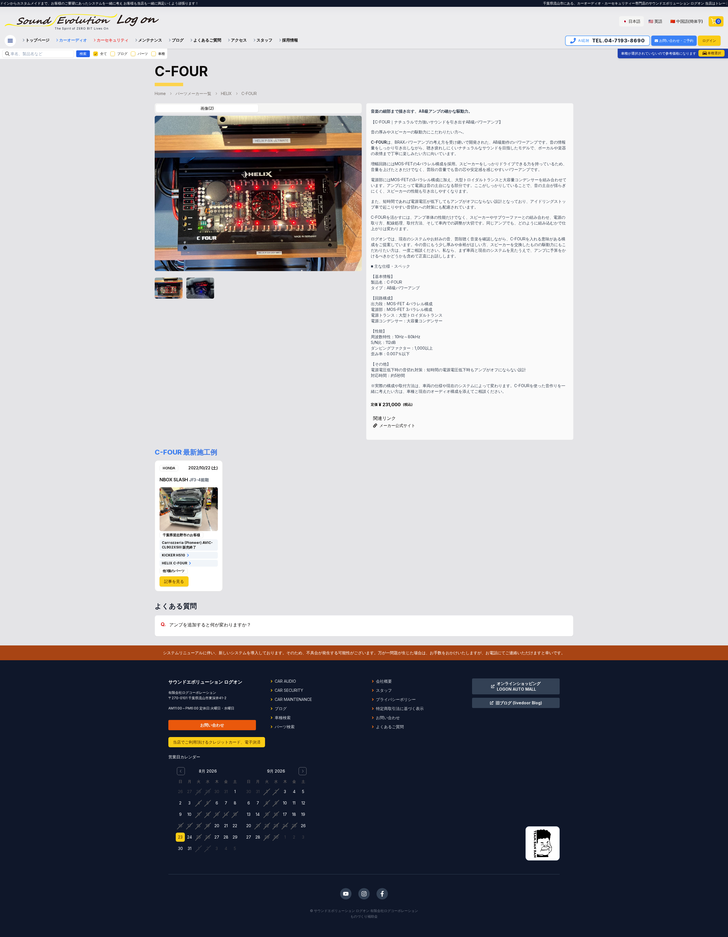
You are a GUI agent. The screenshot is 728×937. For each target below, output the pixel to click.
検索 (83, 53)
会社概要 (384, 681)
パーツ (143, 53)
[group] (662, 21)
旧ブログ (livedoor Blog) (519, 702)
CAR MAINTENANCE (293, 699)
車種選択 (714, 53)
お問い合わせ (212, 725)
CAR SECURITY (289, 690)
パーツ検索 (285, 726)
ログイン (709, 40)
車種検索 (283, 717)
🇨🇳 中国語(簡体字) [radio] (686, 21)
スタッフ (264, 40)
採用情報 (290, 40)
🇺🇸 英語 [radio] (655, 21)
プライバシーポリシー (396, 699)
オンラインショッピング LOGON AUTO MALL (519, 686)
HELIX (226, 93)
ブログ (178, 40)
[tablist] (258, 108)
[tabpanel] (258, 209)
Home (160, 93)
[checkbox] (95, 53)
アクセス (239, 40)
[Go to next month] (303, 771)
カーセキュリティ (113, 40)
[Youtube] (345, 893)
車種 (161, 53)
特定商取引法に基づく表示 (400, 708)
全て (103, 53)
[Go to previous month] (181, 771)
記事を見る (174, 581)
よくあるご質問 (207, 40)
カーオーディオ (73, 40)
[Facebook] (382, 893)
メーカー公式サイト (397, 425)
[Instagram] (364, 893)
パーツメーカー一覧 (193, 93)
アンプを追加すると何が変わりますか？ (210, 625)
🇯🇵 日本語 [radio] (631, 21)
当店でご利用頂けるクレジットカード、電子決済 (216, 742)
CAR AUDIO (285, 681)
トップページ (37, 40)
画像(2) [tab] (207, 108)
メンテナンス (150, 40)
